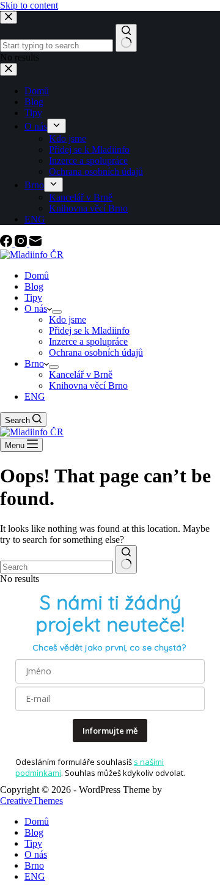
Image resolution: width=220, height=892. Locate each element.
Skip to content (29, 5)
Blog (33, 286)
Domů (36, 275)
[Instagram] (22, 243)
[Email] (35, 243)
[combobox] (56, 567)
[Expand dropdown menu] (57, 312)
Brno (34, 363)
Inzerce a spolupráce (88, 341)
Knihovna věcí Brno (88, 385)
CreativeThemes (31, 800)
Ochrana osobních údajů (96, 352)
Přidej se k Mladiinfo (89, 330)
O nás (35, 308)
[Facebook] (7, 243)
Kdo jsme (67, 319)
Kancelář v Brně (80, 374)
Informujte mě (110, 730)
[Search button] (126, 559)
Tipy (33, 297)
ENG (34, 396)
